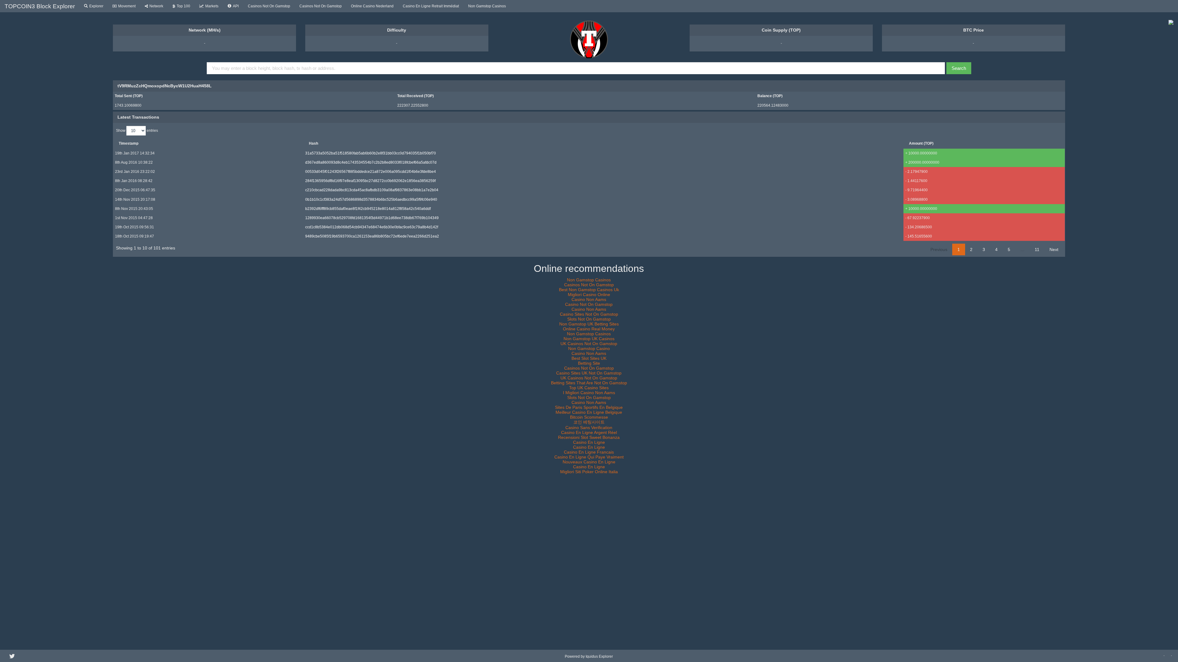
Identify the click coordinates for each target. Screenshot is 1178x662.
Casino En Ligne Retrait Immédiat (431, 6)
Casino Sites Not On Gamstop (589, 314)
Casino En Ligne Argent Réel (589, 432)
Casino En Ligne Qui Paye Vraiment (589, 457)
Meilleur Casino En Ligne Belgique (589, 412)
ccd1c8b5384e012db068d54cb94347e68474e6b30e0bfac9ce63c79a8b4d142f (371, 227)
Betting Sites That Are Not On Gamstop (589, 382)
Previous (938, 249)
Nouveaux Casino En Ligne (589, 461)
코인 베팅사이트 (589, 422)
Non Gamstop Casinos (487, 6)
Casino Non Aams (589, 299)
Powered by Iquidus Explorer (589, 656)
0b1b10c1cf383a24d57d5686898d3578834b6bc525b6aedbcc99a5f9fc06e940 (371, 199)
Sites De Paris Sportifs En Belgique (589, 407)
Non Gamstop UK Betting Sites (589, 323)
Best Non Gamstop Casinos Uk (589, 289)
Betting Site (589, 363)
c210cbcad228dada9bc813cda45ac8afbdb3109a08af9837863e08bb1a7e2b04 (371, 190)
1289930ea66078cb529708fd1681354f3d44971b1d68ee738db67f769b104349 (372, 218)
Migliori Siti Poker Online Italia (589, 471)
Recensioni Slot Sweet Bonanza (589, 437)
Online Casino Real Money (589, 328)
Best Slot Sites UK (589, 358)
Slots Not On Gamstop (589, 319)
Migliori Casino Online (589, 294)
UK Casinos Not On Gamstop (588, 343)
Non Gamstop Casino (589, 348)
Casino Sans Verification (588, 427)
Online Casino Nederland (372, 6)
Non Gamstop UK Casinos (589, 338)
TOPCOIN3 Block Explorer (40, 6)
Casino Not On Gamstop (589, 304)
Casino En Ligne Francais (589, 452)
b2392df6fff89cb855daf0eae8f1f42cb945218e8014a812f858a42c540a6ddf (368, 209)
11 (1037, 249)
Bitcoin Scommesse (589, 417)
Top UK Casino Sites (589, 387)
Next (1053, 249)
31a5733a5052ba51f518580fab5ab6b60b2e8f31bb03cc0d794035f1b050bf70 (370, 153)
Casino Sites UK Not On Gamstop (589, 373)
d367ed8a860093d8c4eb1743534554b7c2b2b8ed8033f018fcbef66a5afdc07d (371, 162)
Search (959, 68)
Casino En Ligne (589, 442)
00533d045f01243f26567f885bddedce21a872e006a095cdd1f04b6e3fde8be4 (370, 171)
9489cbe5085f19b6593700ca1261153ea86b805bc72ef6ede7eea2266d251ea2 (372, 236)
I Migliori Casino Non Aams (589, 392)
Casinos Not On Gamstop (269, 6)
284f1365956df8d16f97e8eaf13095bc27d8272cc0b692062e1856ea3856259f (370, 181)
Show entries (137, 130)
